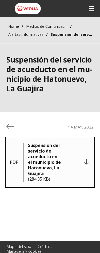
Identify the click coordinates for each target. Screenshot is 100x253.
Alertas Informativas (25, 34)
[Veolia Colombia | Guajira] (27, 8)
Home (13, 26)
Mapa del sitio (19, 246)
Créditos (45, 246)
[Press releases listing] (10, 126)
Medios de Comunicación (46, 26)
